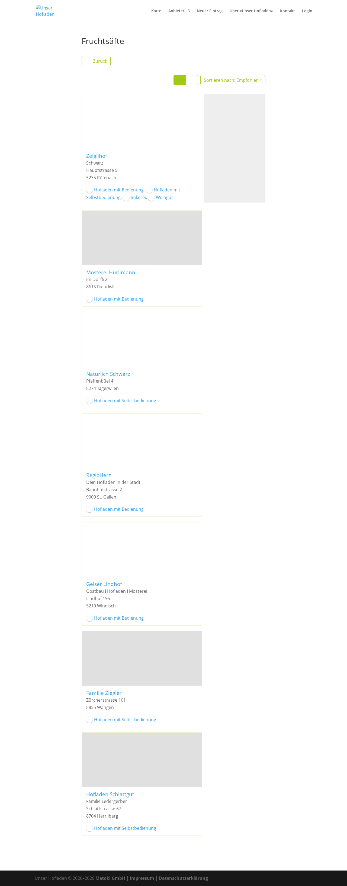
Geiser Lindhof (104, 584)
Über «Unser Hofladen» (251, 11)
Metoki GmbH (110, 878)
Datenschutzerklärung (183, 878)
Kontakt (287, 11)
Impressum (142, 878)
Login (307, 11)
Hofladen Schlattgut (110, 794)
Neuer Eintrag (210, 11)
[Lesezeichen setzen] (88, 143)
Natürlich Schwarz (108, 373)
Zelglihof (96, 155)
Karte (156, 11)
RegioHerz (98, 475)
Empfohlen (231, 80)
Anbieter (176, 11)
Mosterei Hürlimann (110, 272)
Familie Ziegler (104, 692)
